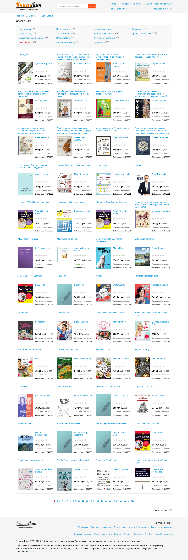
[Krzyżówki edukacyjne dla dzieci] (64, 221)
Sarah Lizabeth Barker (42, 212)
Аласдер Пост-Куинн (120, 65)
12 (87, 501)
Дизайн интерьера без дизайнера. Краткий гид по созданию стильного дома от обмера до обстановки (74, 56)
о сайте (30, 552)
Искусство (106, 527)
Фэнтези (168, 527)
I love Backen (63, 313)
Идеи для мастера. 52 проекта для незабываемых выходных (112, 129)
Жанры (114, 4)
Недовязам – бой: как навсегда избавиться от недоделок (32, 166)
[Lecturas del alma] (64, 405)
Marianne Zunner (121, 359)
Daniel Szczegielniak (41, 433)
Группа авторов (120, 137)
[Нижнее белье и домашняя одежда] (64, 184)
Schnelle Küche (103, 350)
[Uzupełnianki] (103, 184)
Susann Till (79, 285)
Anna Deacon (158, 248)
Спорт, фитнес (63, 29)
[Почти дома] (25, 73)
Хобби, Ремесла (64, 33)
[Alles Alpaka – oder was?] (64, 442)
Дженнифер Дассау (80, 138)
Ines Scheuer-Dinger (119, 433)
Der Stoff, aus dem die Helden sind (73, 460)
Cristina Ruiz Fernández (158, 470)
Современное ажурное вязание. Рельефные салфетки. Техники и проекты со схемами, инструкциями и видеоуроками (152, 130)
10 (79, 501)
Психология (119, 527)
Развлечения (25, 29)
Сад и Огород (25, 33)
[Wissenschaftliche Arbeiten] (103, 405)
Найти (91, 6)
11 (83, 501)
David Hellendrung (82, 359)
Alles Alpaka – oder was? (68, 423)
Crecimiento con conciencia (30, 460)
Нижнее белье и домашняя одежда (73, 165)
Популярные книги (163, 9)
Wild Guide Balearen (144, 239)
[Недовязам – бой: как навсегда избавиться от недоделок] (25, 184)
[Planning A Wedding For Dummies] (25, 221)
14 (94, 501)
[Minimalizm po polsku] (64, 258)
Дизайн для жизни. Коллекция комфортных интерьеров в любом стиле (73, 93)
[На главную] (29, 6)
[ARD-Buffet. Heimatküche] (25, 368)
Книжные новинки (119, 9)
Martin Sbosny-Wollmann (81, 433)
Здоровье (98, 42)
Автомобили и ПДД (65, 42)
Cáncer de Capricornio (106, 460)
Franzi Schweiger (82, 322)
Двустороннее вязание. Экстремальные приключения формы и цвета (110, 56)
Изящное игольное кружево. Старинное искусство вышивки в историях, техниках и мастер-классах (33, 130)
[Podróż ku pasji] (25, 442)
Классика (94, 527)
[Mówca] (142, 184)
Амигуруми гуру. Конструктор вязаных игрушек (109, 92)
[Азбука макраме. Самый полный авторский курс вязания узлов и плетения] (25, 110)
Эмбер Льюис (80, 100)
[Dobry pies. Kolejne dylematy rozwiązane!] (103, 258)
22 (125, 501)
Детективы (83, 527)
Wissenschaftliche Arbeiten (108, 386)
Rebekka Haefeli (42, 396)
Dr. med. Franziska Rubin (160, 323)
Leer (37, 359)
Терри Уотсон (158, 64)
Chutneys (61, 276)
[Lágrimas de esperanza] (142, 405)
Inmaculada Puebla (83, 396)
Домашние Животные (104, 38)
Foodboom (23, 313)
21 (121, 501)
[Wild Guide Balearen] (142, 258)
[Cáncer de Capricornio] (103, 479)
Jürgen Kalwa (80, 469)
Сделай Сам (24, 42)
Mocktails (100, 276)
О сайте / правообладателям (158, 4)
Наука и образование (138, 527)
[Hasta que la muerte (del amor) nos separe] (142, 479)
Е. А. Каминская (42, 248)
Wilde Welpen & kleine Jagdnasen (111, 423)
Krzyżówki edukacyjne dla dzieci (72, 202)
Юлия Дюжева (81, 174)
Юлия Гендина (159, 100)
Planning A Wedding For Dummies (33, 202)
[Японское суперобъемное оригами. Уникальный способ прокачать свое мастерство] (142, 221)
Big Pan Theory (142, 350)
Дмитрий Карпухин (44, 64)
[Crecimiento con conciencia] (25, 479)
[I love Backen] (64, 332)
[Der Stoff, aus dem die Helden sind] (64, 479)
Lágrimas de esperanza (145, 386)
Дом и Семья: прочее (104, 33)
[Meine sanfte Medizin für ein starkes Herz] (142, 332)
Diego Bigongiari (120, 469)
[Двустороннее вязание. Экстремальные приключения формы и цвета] (103, 73)
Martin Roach (119, 248)
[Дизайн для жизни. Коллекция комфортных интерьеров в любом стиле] (64, 110)
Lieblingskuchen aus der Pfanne (110, 313)
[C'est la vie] (25, 405)
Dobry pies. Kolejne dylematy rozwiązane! (109, 240)
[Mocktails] (103, 295)
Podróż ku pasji (25, 423)
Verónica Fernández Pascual (44, 470)
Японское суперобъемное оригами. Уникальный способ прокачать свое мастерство (152, 204)
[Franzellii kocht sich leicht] (142, 295)
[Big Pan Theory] (142, 368)
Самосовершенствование (31, 38)
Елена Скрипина (160, 137)
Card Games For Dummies (30, 276)
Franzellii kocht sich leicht (146, 276)
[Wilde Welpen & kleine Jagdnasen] (103, 442)
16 (102, 501)
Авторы (125, 4)
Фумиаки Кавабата (161, 211)
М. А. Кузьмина (42, 100)
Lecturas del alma (65, 386)
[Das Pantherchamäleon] (64, 368)
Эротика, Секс (63, 38)
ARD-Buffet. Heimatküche (29, 350)
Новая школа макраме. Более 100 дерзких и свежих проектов (151, 55)
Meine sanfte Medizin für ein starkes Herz (151, 314)
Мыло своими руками (28, 239)
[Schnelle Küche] (103, 368)
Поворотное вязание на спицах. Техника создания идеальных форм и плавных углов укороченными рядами (74, 130)
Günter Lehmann (120, 396)
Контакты (136, 4)
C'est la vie (23, 386)
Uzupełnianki (102, 165)
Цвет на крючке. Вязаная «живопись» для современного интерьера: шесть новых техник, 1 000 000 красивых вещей (151, 93)
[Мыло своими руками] (25, 258)
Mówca (138, 165)
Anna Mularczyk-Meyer (81, 249)
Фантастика (156, 527)
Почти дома (23, 54)
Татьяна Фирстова (121, 100)
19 (113, 501)
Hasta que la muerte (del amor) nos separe (151, 461)
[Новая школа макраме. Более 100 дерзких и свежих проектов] (142, 73)
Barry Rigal (40, 285)
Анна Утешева (42, 174)
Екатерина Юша (82, 64)
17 (106, 501)
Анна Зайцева (42, 137)
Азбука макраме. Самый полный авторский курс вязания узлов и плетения (33, 93)
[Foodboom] (25, 332)
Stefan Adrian (119, 285)
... (128, 501)
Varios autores (158, 396)
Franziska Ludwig (160, 285)
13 (90, 501)
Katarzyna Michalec (122, 174)
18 (110, 501)
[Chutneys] (64, 295)
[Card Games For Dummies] (25, 295)
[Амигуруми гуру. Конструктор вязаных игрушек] (103, 110)
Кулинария (137, 29)
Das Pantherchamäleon (68, 350)
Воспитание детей (102, 29)
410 (132, 501)
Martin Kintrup (119, 322)
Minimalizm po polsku (67, 239)
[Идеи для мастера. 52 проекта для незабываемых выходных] (103, 147)
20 (117, 501)
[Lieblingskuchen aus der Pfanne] (103, 332)
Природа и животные (142, 33)
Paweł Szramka (159, 174)
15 (98, 501)
